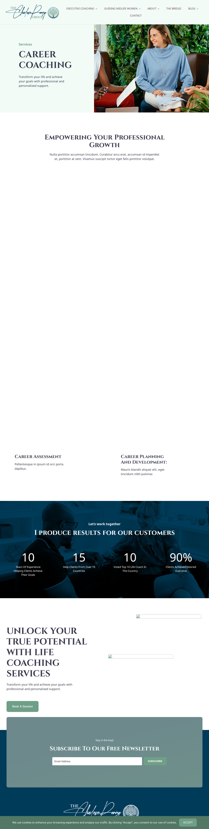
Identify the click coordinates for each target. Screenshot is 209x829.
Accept (188, 822)
